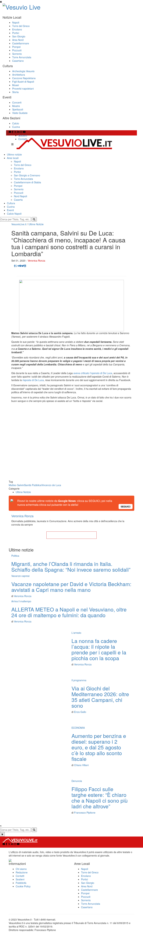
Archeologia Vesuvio (23, 71)
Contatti (22, 139)
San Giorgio (18, 36)
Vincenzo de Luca (51, 485)
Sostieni (22, 135)
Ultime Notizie (36, 224)
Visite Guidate (20, 113)
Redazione (22, 872)
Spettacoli (17, 109)
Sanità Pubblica (32, 485)
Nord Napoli (20, 196)
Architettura (18, 74)
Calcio (15, 123)
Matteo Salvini (16, 485)
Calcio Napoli (14, 213)
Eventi (10, 210)
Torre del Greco (21, 26)
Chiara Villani (81, 765)
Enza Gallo (80, 712)
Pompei (16, 47)
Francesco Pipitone (84, 812)
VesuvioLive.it (18, 224)
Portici (15, 33)
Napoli (15, 22)
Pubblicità (21, 883)
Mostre (16, 106)
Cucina (16, 127)
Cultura (11, 203)
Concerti (16, 102)
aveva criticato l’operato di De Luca (92, 373)
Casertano (18, 60)
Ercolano (17, 29)
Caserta (18, 199)
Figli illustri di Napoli (23, 81)
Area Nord (18, 40)
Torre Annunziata (21, 57)
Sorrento (17, 53)
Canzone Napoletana (24, 78)
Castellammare (20, 43)
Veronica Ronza (36, 260)
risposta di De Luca (33, 380)
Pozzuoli (16, 50)
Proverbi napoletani (23, 88)
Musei (15, 85)
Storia (15, 92)
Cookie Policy (23, 886)
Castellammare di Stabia (27, 182)
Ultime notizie (14, 154)
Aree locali (12, 158)
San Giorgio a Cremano (27, 175)
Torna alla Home (71, 535)
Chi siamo (21, 869)
